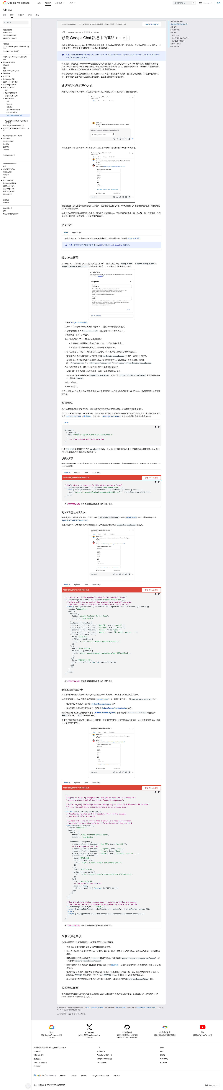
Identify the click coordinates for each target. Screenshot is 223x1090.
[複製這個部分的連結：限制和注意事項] (83, 936)
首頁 (39, 3)
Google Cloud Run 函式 (117, 245)
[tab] (66, 232)
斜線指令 (114, 965)
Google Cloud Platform (100, 1076)
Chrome (74, 1076)
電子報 (162, 1055)
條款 (35, 1085)
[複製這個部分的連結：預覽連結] (75, 403)
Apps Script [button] (76, 232)
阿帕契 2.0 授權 (120, 1007)
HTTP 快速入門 (134, 238)
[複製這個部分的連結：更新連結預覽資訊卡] (85, 690)
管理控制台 (101, 1051)
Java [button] (86, 472)
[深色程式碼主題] (155, 427)
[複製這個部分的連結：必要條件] (75, 225)
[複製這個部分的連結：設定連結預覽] (81, 257)
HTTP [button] (66, 232)
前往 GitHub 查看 (151, 478)
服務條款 (37, 1066)
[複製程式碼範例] (159, 427)
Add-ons (7, 10)
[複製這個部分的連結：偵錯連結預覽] (81, 988)
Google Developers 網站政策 (145, 1007)
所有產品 (58, 3)
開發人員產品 (39, 1055)
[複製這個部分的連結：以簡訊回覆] (75, 458)
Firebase (84, 1076)
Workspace (23, 2)
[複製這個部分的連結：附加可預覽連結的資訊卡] (89, 512)
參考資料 (21, 15)
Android (63, 1076)
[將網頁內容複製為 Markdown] (124, 38)
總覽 (4, 15)
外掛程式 (48, 3)
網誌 (161, 1051)
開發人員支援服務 (40, 1062)
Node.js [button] (67, 472)
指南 (11, 15)
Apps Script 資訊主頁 (104, 1055)
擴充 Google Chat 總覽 (79, 57)
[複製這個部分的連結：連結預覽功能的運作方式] (94, 86)
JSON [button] (66, 422)
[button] (15, 62)
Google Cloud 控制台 (79, 322)
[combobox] (184, 3)
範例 (30, 15)
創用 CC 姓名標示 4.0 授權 (94, 1007)
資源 (71, 3)
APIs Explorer (102, 1062)
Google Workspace (74, 32)
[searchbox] (15, 22)
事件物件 (87, 416)
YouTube (163, 1062)
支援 (37, 15)
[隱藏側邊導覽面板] (28, 1085)
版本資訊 (37, 1059)
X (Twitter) (164, 1059)
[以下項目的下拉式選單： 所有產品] (64, 3)
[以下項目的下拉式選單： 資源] (75, 3)
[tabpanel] (111, 242)
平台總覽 (37, 1051)
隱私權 (41, 1085)
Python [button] (77, 472)
